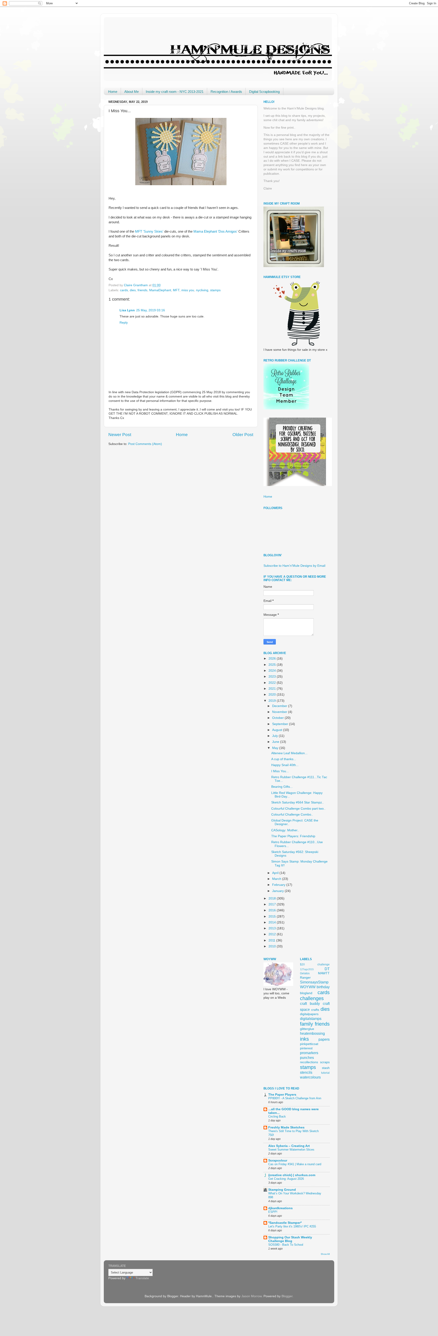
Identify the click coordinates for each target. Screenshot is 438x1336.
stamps (215, 290)
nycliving (202, 290)
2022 (273, 682)
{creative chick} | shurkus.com (291, 1175)
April (275, 873)
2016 (273, 910)
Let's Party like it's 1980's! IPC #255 (292, 1226)
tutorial (325, 1072)
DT (327, 969)
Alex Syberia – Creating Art (289, 1146)
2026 (273, 658)
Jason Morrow (251, 1296)
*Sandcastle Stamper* (285, 1222)
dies (133, 290)
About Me (131, 92)
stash (326, 1068)
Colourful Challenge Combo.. (292, 814)
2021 (273, 688)
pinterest (306, 1048)
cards (124, 290)
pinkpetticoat (309, 1044)
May (275, 748)
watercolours (310, 1077)
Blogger (287, 1296)
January (278, 891)
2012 (273, 934)
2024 (273, 670)
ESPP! (272, 1212)
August (277, 730)
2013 (273, 928)
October (278, 718)
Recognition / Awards (226, 92)
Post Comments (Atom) (145, 444)
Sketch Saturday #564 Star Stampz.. (297, 802)
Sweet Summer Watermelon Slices (291, 1149)
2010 (273, 946)
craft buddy (310, 1003)
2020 (273, 694)
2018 (273, 898)
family (306, 1024)
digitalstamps (310, 1018)
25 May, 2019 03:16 (150, 310)
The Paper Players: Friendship (293, 836)
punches (307, 1057)
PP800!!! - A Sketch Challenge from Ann (294, 1098)
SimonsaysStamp (314, 982)
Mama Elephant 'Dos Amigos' (215, 231)
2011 (272, 940)
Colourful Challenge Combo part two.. (298, 808)
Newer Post (119, 434)
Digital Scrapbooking (264, 92)
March (277, 879)
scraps (325, 1062)
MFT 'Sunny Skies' (149, 231)
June (276, 741)
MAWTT (324, 973)
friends (142, 290)
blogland (306, 993)
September (280, 724)
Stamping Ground (282, 1189)
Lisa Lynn (127, 310)
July (275, 736)
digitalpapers (309, 1014)
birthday (323, 987)
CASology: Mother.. (285, 830)
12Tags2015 (307, 969)
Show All (325, 1254)
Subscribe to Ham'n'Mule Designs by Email (294, 565)
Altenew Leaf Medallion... (289, 753)
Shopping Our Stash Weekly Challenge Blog (290, 1239)
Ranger (305, 977)
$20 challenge (315, 964)
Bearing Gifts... (282, 786)
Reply (124, 322)
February (279, 884)
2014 (273, 922)
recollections (309, 1062)
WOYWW (307, 987)
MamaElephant (160, 290)
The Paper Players (282, 1094)
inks (304, 1039)
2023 (273, 676)
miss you (187, 290)
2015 (273, 916)
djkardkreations (280, 1208)
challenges (312, 998)
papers (324, 1039)
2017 (273, 904)
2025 (273, 664)
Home (112, 92)
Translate (142, 1278)
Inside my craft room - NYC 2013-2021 (174, 92)
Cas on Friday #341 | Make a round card (294, 1164)
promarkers (309, 1053)
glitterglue (307, 1029)
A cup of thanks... (283, 759)
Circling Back (277, 1116)
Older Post (242, 434)
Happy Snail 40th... (285, 765)
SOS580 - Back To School (285, 1244)
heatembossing (312, 1033)
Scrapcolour (277, 1160)
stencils (306, 1072)
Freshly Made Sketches (286, 1127)
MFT (176, 290)
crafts (315, 1009)
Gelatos (305, 973)
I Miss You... (280, 771)
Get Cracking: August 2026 (286, 1178)
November (280, 712)
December (280, 706)
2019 (273, 700)
